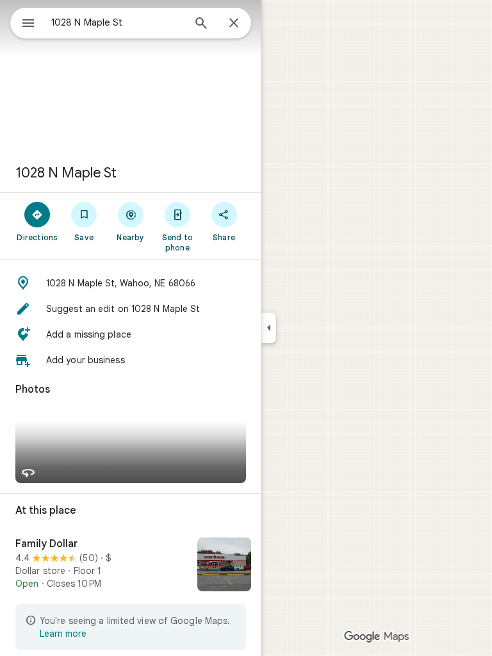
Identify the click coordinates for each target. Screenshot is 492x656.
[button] (130, 283)
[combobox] (117, 22)
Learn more (63, 633)
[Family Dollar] (130, 565)
